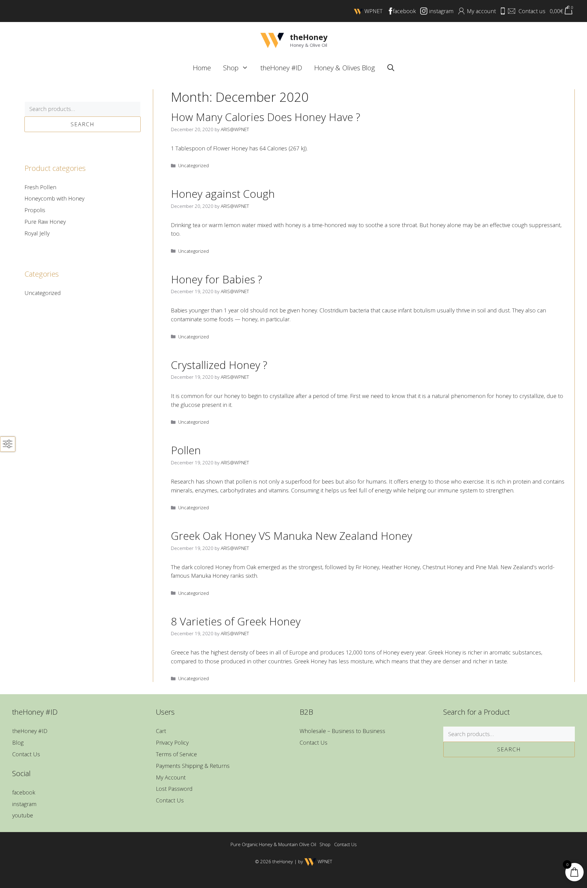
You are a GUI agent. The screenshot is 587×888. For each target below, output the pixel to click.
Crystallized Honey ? (219, 365)
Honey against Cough (223, 193)
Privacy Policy (172, 742)
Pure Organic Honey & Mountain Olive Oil (273, 844)
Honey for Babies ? (216, 279)
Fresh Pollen (40, 187)
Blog (18, 742)
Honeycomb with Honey (54, 198)
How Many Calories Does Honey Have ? (265, 117)
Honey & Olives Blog (344, 67)
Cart (161, 731)
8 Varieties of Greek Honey (236, 621)
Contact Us (26, 754)
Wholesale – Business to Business (342, 731)
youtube (22, 815)
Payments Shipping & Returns (193, 765)
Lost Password (174, 788)
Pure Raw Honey (45, 221)
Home (202, 67)
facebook (23, 792)
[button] (246, 68)
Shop (230, 67)
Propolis (34, 210)
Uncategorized (193, 165)
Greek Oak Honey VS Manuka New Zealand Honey (291, 536)
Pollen (186, 450)
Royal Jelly (37, 233)
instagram (24, 804)
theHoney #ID (281, 67)
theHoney (308, 37)
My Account (171, 777)
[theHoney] (272, 39)
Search (82, 124)
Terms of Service (176, 754)
